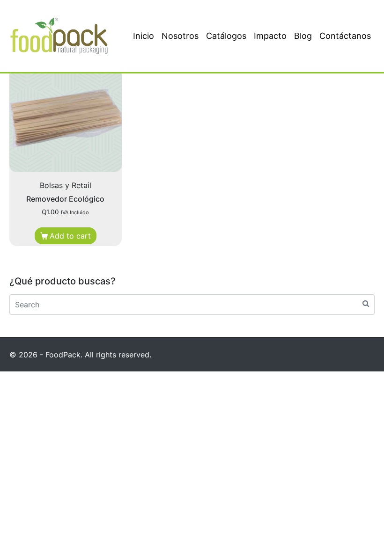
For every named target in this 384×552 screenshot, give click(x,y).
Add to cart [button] (70, 235)
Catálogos (226, 36)
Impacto (270, 36)
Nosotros (180, 36)
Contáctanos (345, 36)
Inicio (143, 36)
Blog (303, 36)
